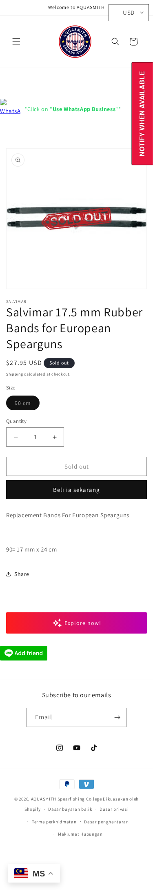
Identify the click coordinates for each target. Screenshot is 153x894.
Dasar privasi (114, 809)
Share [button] (21, 574)
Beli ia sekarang (76, 490)
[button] (16, 42)
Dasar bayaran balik (70, 809)
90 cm (27, 404)
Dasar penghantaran (106, 822)
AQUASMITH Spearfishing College (66, 799)
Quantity (16, 421)
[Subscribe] (117, 717)
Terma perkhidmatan (54, 822)
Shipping (14, 374)
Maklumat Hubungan (80, 834)
